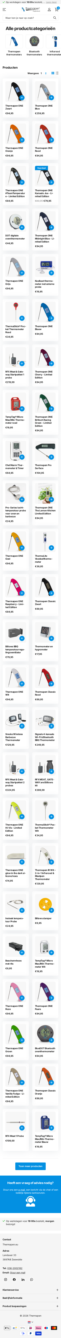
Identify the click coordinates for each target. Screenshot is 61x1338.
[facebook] (14, 1279)
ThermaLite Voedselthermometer (43, 558)
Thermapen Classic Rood (45, 693)
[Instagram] (6, 1279)
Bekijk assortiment (4, 9)
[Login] (49, 9)
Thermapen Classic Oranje (45, 1092)
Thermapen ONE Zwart (14, 107)
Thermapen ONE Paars (44, 1007)
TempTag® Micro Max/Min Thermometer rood (15, 419)
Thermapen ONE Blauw (44, 328)
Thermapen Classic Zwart (45, 603)
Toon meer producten (30, 1166)
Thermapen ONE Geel (14, 557)
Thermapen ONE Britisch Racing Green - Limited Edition (44, 421)
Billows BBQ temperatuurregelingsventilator (15, 649)
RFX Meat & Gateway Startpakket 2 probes (14, 782)
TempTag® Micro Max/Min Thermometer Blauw (44, 1139)
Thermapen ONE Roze (14, 1007)
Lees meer (51, 2)
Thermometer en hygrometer (44, 648)
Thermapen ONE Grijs (14, 282)
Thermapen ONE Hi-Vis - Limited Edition (14, 827)
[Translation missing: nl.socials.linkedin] (23, 1279)
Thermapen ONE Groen (14, 1050)
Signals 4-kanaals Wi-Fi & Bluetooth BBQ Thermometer (45, 737)
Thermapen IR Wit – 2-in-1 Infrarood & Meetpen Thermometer (45, 874)
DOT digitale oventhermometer (15, 237)
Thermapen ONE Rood (44, 149)
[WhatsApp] (32, 1279)
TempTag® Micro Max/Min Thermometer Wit (44, 963)
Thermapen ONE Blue (44, 107)
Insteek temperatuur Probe (14, 920)
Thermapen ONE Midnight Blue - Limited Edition (45, 238)
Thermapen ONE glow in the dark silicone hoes (15, 873)
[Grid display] (53, 73)
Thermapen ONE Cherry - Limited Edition (44, 374)
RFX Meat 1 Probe (14, 1136)
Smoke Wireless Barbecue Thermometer (14, 737)
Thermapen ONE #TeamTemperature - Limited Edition (15, 193)
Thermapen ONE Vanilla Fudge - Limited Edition (15, 1093)
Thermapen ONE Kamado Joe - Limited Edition (44, 193)
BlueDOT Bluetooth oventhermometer (45, 1050)
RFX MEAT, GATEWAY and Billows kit (44, 782)
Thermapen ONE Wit (14, 693)
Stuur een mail (17, 1272)
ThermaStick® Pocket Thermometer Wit (45, 827)
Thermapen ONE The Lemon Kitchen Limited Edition (45, 510)
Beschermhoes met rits (13, 962)
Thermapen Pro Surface (43, 467)
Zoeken (54, 18)
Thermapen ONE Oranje (14, 149)
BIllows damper (43, 918)
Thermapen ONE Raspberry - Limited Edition (14, 604)
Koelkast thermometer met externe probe (44, 283)
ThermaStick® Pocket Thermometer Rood (15, 329)
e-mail (21, 1189)
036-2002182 (14, 1268)
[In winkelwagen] (22, 97)
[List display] (57, 73)
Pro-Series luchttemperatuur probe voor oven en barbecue (15, 512)
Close (30, 1290)
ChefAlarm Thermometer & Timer (14, 467)
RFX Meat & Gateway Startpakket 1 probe (14, 374)
